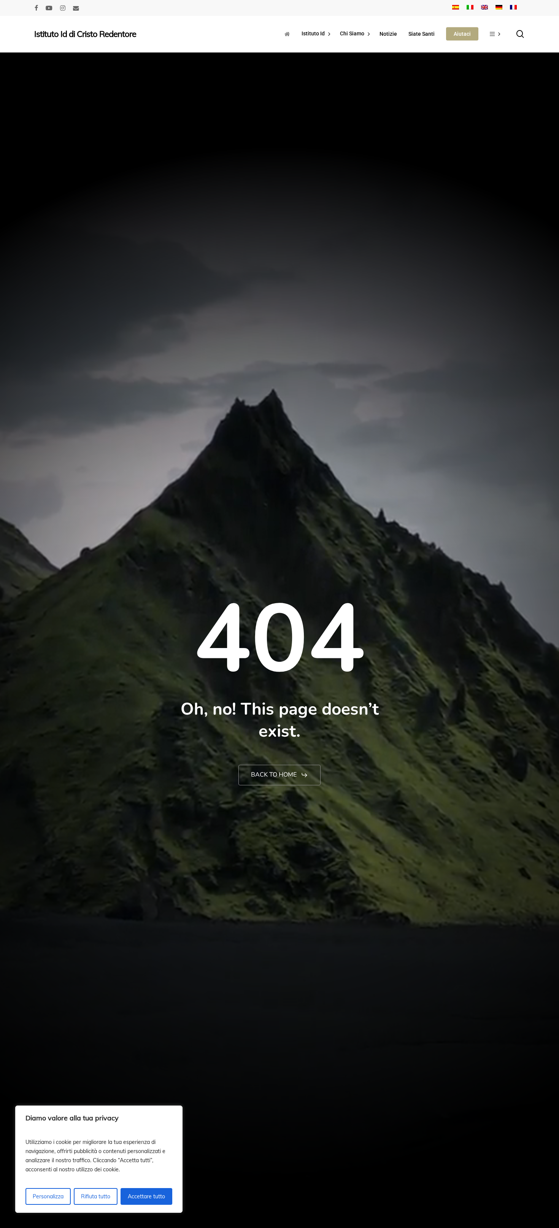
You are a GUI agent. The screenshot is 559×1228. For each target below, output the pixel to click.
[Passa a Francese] (513, 8)
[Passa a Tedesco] (498, 8)
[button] (279, 775)
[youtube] (49, 8)
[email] (76, 8)
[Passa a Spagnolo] (455, 8)
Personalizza (48, 1196)
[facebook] (36, 8)
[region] (99, 1159)
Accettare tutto (146, 1196)
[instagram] (62, 8)
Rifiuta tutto (95, 1196)
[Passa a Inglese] (484, 8)
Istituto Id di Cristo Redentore (85, 34)
